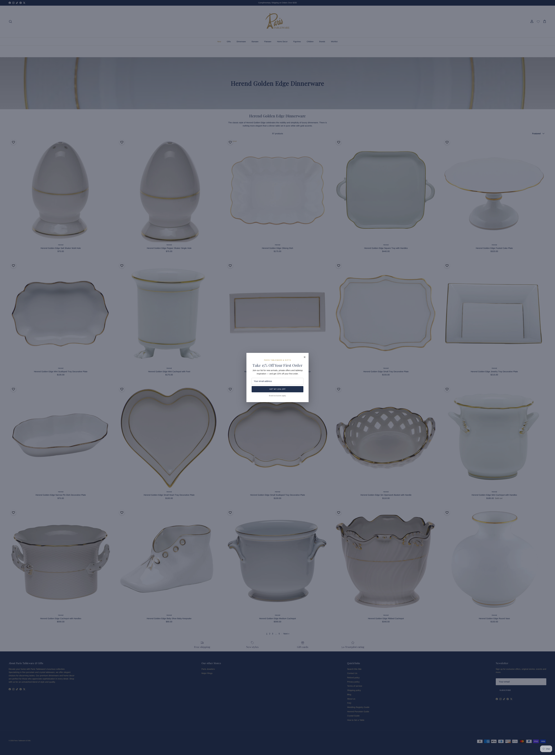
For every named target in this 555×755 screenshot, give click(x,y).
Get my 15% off (277, 389)
